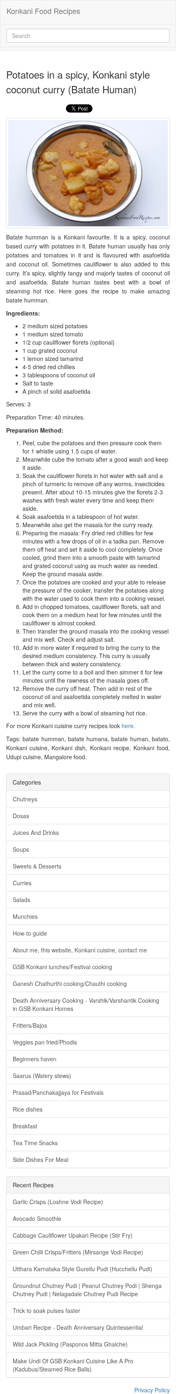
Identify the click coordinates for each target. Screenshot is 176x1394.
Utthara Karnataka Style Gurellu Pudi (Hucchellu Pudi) (82, 1269)
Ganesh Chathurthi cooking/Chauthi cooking (70, 983)
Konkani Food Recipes (43, 10)
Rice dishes (28, 1109)
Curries (22, 883)
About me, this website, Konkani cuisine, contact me (80, 950)
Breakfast (25, 1126)
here (127, 726)
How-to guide (30, 933)
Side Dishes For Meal (40, 1159)
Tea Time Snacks (35, 1143)
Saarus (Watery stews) (42, 1075)
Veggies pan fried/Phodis (45, 1042)
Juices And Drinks (36, 832)
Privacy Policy (152, 1390)
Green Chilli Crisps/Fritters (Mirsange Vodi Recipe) (78, 1252)
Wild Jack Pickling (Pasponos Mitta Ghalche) (70, 1344)
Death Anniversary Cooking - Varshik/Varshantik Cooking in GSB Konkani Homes (86, 1004)
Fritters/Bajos (30, 1025)
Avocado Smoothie (37, 1218)
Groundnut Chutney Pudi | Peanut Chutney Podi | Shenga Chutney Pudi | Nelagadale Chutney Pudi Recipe (87, 1289)
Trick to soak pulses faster (46, 1310)
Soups (21, 849)
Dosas (21, 816)
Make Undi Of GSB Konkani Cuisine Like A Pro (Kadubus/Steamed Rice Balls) (73, 1365)
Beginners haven (34, 1059)
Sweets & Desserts (37, 866)
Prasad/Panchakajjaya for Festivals (58, 1092)
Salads (21, 899)
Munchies (25, 916)
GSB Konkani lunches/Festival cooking (62, 967)
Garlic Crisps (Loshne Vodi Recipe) (58, 1202)
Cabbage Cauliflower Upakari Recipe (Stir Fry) (73, 1235)
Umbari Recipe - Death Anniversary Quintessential (78, 1327)
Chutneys (25, 799)
